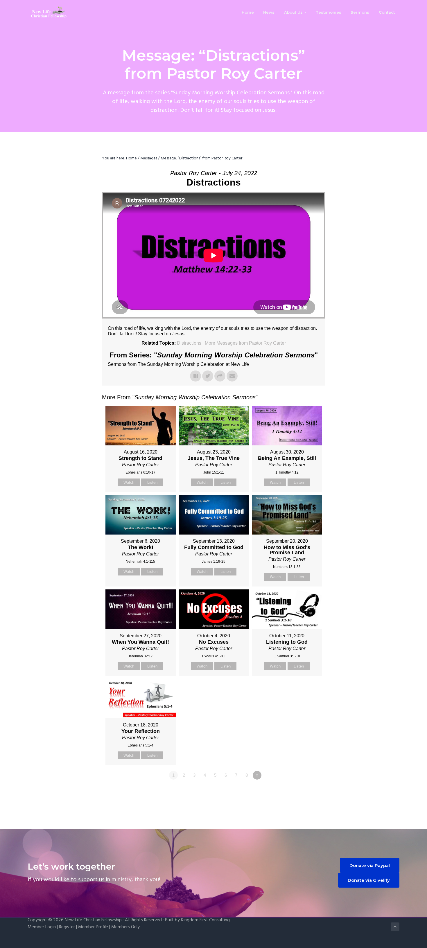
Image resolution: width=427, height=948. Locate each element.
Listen (152, 482)
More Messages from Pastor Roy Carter (245, 343)
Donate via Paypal (369, 865)
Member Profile (93, 927)
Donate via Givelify (369, 880)
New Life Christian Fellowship (93, 920)
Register (67, 927)
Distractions (189, 343)
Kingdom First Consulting (205, 920)
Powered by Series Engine (303, 791)
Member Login (42, 927)
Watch (128, 482)
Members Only (125, 927)
